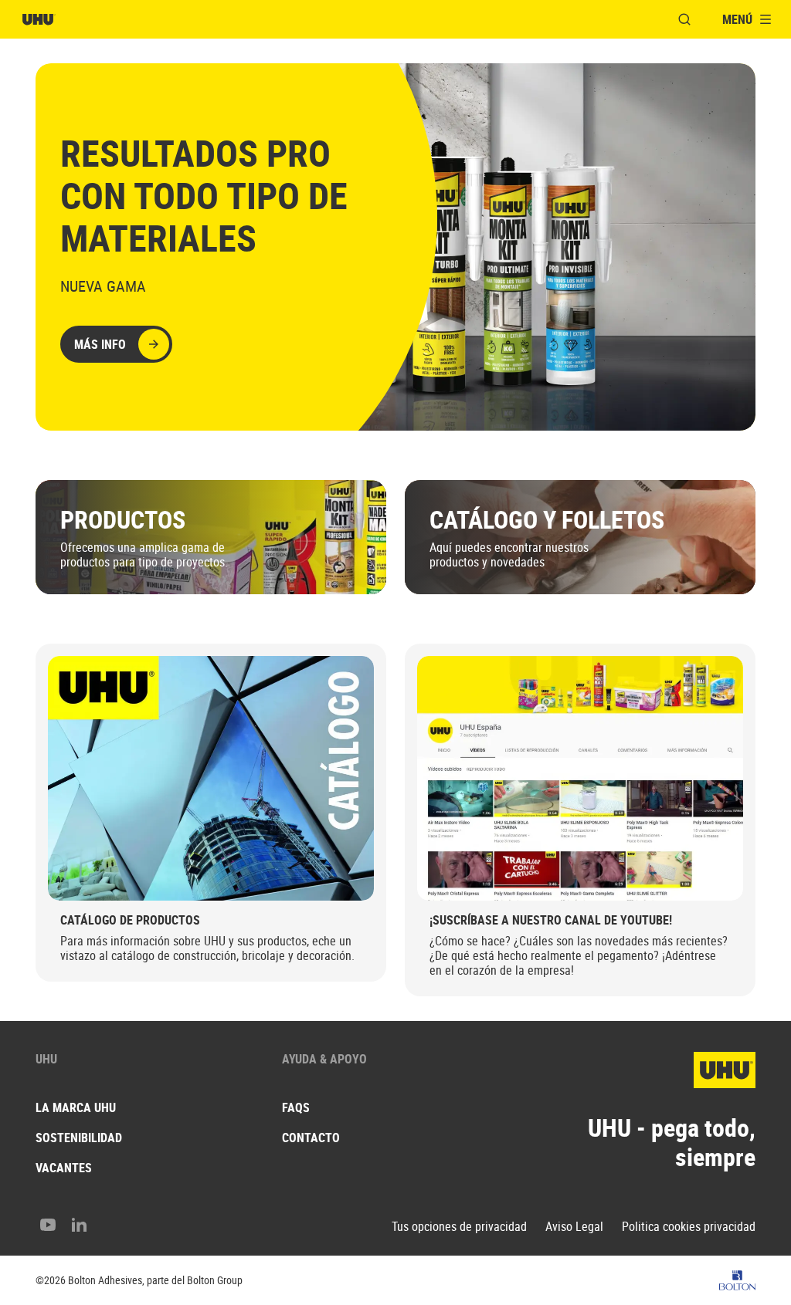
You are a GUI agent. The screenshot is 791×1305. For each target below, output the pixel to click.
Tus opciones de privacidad (459, 1226)
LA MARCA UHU (76, 1107)
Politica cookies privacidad (688, 1226)
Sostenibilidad (79, 1137)
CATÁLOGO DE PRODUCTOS (130, 919)
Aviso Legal (574, 1226)
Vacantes (64, 1167)
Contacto (311, 1137)
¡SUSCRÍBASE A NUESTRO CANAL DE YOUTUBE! (550, 919)
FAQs (296, 1107)
